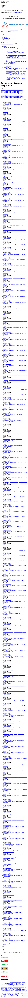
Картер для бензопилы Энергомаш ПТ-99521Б (14, 516)
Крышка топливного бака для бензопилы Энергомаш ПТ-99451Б (12, 851)
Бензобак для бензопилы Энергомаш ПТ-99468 (14, 244)
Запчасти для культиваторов (14, 988)
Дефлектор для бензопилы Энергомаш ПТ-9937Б (14, 380)
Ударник (23, 78)
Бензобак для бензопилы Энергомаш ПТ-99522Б (14, 254)
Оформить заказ (7, 12)
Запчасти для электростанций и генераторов (13, 60)
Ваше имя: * (3, 2)
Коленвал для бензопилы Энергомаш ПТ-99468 (14, 580)
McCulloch (23, 73)
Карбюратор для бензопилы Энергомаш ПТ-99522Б (15, 487)
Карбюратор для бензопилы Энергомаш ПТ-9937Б (15, 457)
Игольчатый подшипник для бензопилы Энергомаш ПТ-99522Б (12, 452)
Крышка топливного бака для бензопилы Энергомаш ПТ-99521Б (12, 876)
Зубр (11, 78)
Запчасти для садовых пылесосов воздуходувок (16, 54)
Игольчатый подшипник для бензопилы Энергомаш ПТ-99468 (12, 439)
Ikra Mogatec (9, 73)
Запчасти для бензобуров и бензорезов (9, 985)
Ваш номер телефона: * (6, 3)
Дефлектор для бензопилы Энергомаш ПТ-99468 (14, 399)
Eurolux (13, 71)
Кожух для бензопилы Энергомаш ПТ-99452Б (14, 536)
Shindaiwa (8, 77)
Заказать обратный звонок (7, 44)
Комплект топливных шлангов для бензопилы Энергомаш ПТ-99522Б (14, 675)
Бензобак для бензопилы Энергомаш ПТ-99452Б (14, 235)
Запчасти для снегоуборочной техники (14, 57)
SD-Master (21, 75)
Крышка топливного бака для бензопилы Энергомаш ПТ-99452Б (12, 857)
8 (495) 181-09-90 (4, 42)
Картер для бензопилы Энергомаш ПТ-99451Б (14, 496)
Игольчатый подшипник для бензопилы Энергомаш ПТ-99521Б (12, 446)
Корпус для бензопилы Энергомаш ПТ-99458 (13, 695)
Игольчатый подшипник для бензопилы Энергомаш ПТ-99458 (12, 433)
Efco (7, 71)
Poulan (7, 75)
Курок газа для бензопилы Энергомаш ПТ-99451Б (15, 935)
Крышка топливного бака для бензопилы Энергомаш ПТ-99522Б (12, 882)
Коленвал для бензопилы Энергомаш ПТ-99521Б (14, 585)
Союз (20, 78)
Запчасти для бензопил (8, 63)
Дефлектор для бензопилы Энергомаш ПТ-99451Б (15, 385)
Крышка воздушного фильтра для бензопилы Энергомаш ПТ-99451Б (13, 722)
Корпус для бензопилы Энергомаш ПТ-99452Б (14, 691)
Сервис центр (7, 996)
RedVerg (17, 75)
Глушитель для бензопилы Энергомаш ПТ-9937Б (14, 345)
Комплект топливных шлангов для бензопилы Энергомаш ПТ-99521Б (14, 669)
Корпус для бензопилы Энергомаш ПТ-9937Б (13, 681)
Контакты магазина (7, 34)
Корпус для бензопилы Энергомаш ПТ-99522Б (14, 710)
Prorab (13, 75)
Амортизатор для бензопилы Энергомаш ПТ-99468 (15, 121)
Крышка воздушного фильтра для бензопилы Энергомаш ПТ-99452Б (13, 728)
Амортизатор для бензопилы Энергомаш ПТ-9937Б (15, 99)
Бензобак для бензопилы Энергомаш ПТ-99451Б (14, 230)
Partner (18, 74)
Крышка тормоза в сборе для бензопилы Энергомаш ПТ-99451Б (12, 894)
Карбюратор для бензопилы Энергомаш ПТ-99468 (15, 477)
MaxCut (18, 73)
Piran (24, 74)
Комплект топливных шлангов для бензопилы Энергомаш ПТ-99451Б (14, 645)
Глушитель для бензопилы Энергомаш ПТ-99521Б (15, 370)
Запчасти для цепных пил (9, 47)
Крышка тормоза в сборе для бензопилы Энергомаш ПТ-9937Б (12, 888)
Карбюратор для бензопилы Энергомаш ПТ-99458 (15, 472)
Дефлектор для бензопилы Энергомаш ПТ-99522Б (15, 409)
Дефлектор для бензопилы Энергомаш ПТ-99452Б (15, 389)
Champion (17, 68)
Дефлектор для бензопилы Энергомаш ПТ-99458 (14, 394)
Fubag (21, 71)
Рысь (17, 78)
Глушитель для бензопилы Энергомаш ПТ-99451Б (15, 350)
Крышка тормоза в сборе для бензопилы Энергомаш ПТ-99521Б (12, 919)
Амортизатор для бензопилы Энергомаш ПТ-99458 (15, 117)
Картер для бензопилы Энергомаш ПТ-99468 (13, 511)
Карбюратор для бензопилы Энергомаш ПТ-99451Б (15, 462)
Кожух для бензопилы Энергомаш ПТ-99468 (13, 546)
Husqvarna (11, 72)
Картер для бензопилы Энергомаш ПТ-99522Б (14, 521)
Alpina (10, 68)
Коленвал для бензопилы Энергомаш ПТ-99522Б (14, 590)
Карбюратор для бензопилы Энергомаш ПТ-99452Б (15, 467)
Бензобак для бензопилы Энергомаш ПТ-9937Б (14, 225)
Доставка (17, 995)
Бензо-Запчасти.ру (11, 983)
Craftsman (22, 68)
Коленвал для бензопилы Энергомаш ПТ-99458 (14, 575)
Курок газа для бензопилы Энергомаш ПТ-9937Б (14, 930)
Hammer (24, 71)
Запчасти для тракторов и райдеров (14, 58)
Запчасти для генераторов (14, 987)
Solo (12, 77)
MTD (7, 74)
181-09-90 (14, 30)
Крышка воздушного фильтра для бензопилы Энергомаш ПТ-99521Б (13, 747)
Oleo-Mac (14, 74)
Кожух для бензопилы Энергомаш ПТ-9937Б (13, 526)
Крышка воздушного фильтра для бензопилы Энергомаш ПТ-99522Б (13, 753)
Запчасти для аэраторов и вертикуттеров (14, 984)
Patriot (21, 74)
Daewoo (10, 69)
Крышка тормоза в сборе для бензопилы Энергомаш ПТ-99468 (12, 913)
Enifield (10, 71)
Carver (13, 68)
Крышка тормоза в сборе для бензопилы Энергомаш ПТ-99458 (12, 907)
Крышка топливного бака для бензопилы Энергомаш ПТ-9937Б (12, 845)
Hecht (7, 72)
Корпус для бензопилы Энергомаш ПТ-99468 (13, 700)
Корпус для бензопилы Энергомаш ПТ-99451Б (14, 686)
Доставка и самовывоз (8, 36)
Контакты (13, 995)
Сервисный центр (7, 39)
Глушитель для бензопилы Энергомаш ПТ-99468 (14, 365)
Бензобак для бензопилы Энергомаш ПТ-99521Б (14, 249)
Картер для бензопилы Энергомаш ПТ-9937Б (13, 491)
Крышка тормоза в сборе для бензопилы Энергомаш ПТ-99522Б (12, 925)
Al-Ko (7, 68)
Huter (15, 72)
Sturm (19, 77)
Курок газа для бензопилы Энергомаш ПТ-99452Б (15, 940)
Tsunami (8, 78)
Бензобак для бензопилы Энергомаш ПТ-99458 (14, 239)
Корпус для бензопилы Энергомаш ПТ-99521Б (14, 705)
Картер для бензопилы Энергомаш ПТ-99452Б (14, 501)
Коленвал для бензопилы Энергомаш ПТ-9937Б (14, 560)
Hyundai (18, 72)
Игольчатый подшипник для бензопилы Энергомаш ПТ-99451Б (12, 421)
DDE (14, 69)
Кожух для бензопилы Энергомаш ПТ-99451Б (14, 531)
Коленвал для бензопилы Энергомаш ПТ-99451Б (14, 565)
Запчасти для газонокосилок (16, 50)
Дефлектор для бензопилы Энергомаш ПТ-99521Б (15, 404)
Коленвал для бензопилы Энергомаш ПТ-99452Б (14, 570)
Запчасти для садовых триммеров (16, 55)
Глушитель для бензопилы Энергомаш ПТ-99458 (14, 360)
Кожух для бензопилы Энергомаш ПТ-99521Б (14, 550)
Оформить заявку (7, 103)
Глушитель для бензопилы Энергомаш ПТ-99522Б (15, 375)
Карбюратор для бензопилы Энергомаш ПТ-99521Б (15, 482)
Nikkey (10, 74)
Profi (10, 75)
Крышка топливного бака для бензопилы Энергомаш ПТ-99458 (12, 864)
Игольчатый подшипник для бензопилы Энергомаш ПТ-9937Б (12, 415)
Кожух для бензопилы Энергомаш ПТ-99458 (13, 541)
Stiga (14, 77)
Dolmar (17, 69)
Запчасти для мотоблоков (19, 52)
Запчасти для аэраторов (11, 48)
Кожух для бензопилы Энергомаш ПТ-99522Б (14, 555)
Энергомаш (8, 79)
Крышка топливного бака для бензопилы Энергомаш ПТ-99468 (12, 870)
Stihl (16, 77)
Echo (20, 69)
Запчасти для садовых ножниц (13, 53)
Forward (17, 71)
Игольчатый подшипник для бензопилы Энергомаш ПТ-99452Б (12, 427)
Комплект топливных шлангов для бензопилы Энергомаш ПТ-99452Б (14, 651)
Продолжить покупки (17, 12)
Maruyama (14, 73)
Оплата (5, 37)
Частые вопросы (7, 38)
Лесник (14, 78)
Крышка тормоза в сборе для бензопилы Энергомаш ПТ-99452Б (12, 900)
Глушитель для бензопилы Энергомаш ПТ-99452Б (15, 355)
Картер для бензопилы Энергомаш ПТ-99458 (13, 506)
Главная (5, 46)
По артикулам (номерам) (12, 994)
